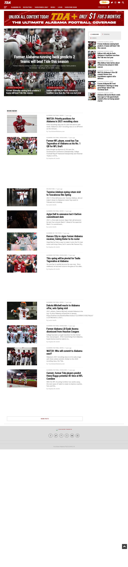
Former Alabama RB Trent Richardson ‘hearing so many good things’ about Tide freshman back (108, 86)
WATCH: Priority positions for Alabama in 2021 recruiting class (62, 120)
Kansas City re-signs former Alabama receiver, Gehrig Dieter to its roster (64, 237)
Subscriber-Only (41, 7)
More (53, 7)
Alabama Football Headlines (56, 137)
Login (60, 7)
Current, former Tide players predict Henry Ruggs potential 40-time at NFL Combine (64, 376)
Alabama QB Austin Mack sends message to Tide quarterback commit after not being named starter (109, 98)
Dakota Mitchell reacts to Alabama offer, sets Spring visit (63, 307)
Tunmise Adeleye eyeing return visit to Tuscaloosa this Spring (63, 193)
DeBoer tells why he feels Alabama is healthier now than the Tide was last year (108, 55)
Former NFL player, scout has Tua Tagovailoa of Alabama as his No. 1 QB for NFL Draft (63, 143)
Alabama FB (16, 7)
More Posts (45, 419)
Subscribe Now (71, 7)
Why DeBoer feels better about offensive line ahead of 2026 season (109, 65)
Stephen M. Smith (54, 158)
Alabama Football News (55, 115)
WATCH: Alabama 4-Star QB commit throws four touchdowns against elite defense (107, 75)
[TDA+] (104, 2)
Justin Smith (52, 205)
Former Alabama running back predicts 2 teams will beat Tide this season (109, 46)
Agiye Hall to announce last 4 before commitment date (63, 215)
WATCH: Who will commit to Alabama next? (64, 352)
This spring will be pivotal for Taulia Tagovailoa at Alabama (63, 259)
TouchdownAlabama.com (56, 131)
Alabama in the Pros (54, 233)
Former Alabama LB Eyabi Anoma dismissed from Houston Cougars (62, 330)
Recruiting (27, 7)
